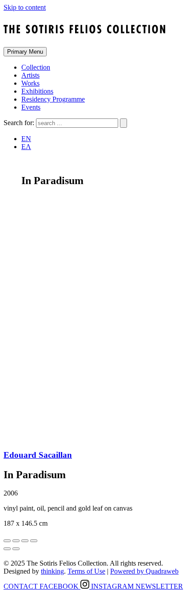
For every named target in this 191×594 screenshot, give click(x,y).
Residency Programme (53, 99)
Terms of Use (86, 571)
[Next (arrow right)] (16, 548)
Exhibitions (37, 91)
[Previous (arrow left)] (7, 548)
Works (30, 83)
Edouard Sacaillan (38, 455)
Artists (30, 75)
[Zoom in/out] (33, 540)
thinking (52, 571)
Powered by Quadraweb (144, 571)
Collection (35, 67)
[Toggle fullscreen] (24, 540)
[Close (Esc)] (7, 540)
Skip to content (25, 7)
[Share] (16, 540)
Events (30, 107)
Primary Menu (25, 51)
